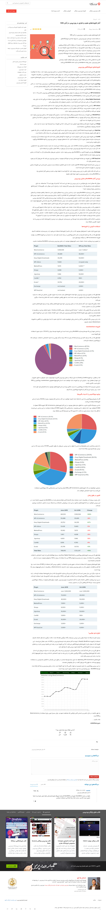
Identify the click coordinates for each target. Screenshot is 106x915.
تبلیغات (99, 900)
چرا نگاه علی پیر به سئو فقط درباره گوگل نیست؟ (17, 44)
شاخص (42, 784)
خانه (99, 19)
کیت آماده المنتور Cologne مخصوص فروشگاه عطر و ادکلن (66, 843)
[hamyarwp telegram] (21, 909)
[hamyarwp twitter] (12, 909)
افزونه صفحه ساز (22, 80)
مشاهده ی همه (11, 812)
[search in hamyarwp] (7, 3)
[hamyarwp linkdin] (16, 909)
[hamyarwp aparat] (34, 909)
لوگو (94, 900)
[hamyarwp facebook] (25, 909)
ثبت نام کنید (11, 866)
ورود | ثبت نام (11, 11)
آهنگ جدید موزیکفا (21, 67)
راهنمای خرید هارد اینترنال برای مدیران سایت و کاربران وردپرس (17, 34)
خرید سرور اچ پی (22, 69)
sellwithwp (93, 723)
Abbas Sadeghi (95, 750)
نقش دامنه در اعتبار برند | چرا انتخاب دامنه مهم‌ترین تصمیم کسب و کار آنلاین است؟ (16, 39)
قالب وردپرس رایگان (94, 11)
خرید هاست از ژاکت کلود (10, 900)
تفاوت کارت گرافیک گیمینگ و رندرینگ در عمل (17, 29)
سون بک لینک (23, 64)
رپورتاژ (94, 19)
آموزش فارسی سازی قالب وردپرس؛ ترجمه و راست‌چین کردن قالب (17, 50)
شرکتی (28, 812)
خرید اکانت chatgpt (22, 72)
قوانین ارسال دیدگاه (72, 780)
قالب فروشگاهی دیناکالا (18, 841)
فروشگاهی (21, 812)
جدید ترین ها (33, 784)
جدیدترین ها (46, 812)
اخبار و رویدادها (55, 11)
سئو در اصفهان (22, 75)
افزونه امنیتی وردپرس (21, 83)
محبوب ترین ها (36, 812)
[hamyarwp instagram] (7, 909)
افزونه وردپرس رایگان (80, 11)
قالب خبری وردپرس (22, 77)
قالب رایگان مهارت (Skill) (91, 841)
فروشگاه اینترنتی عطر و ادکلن (19, 62)
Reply (35, 791)
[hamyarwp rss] (30, 909)
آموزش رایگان (67, 11)
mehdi (88, 791)
